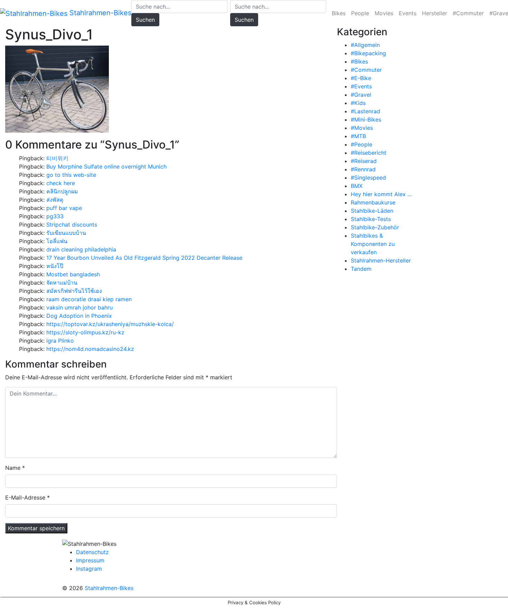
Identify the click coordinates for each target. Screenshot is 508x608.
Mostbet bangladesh (73, 274)
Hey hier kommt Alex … (381, 194)
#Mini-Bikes (366, 119)
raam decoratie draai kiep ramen (89, 299)
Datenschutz (92, 552)
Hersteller (434, 13)
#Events (361, 86)
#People (361, 144)
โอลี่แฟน (56, 241)
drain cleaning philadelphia (81, 249)
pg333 (55, 216)
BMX (357, 185)
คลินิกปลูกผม (62, 191)
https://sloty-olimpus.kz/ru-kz (85, 332)
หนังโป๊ (54, 266)
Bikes (339, 13)
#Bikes (359, 61)
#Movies (362, 127)
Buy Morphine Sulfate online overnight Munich (106, 166)
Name (12, 467)
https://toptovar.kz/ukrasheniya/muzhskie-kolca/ (110, 324)
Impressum (90, 560)
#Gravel (361, 94)
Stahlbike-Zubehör (375, 227)
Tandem (361, 268)
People (360, 13)
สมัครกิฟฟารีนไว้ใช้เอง (74, 290)
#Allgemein (365, 44)
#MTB (358, 136)
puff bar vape (64, 208)
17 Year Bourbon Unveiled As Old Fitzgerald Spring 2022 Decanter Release (144, 257)
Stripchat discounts (71, 224)
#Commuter (468, 13)
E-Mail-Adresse (25, 497)
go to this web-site (71, 174)
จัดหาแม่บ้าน (61, 282)
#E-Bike (361, 78)
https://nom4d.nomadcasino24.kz (90, 348)
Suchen (145, 19)
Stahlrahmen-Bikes (99, 13)
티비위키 (57, 158)
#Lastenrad (365, 111)
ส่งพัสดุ (54, 199)
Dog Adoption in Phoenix (79, 315)
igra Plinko (60, 340)
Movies (384, 13)
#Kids (358, 102)
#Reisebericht (368, 152)
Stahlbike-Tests (371, 219)
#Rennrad (363, 169)
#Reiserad (364, 161)
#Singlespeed (368, 177)
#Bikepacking (368, 53)
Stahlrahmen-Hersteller (381, 260)
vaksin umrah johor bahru (79, 307)
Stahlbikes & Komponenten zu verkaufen (373, 244)
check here (60, 183)
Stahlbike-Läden (372, 210)
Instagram (89, 568)
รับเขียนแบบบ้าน (66, 232)
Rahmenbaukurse (373, 202)
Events (407, 13)
